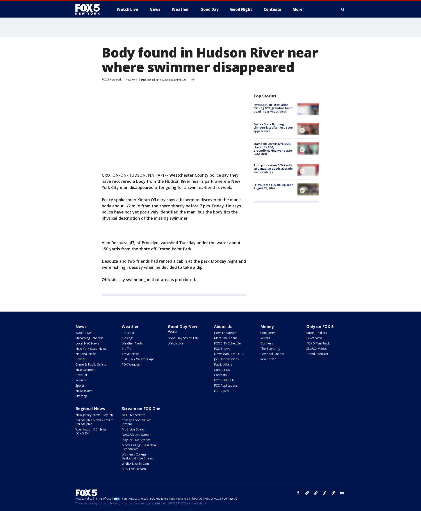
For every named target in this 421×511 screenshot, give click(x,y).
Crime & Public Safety (90, 364)
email (342, 493)
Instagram (306, 493)
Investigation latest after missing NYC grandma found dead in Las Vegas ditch (273, 108)
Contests (220, 375)
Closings (128, 338)
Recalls (265, 338)
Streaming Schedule (89, 338)
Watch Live (83, 333)
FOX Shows (222, 348)
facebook (298, 493)
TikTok (315, 493)
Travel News (130, 354)
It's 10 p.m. (221, 391)
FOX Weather (131, 364)
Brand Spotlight (317, 354)
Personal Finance (272, 354)
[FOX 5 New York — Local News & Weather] (89, 9)
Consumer (267, 333)
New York (131, 79)
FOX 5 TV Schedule (227, 343)
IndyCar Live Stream (136, 440)
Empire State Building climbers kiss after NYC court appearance (273, 127)
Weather (130, 326)
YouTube (324, 493)
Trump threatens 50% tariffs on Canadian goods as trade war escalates (273, 168)
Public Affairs (223, 364)
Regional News (90, 408)
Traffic (126, 348)
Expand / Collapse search (343, 9)
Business (266, 343)
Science (80, 380)
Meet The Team (225, 338)
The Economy (270, 348)
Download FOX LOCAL (230, 354)
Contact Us (222, 370)
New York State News (91, 348)
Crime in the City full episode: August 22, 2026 (273, 186)
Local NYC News (87, 343)
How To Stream (225, 333)
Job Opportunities (226, 359)
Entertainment (85, 370)
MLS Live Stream (134, 469)
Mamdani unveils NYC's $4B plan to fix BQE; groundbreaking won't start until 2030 (272, 149)
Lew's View (314, 338)
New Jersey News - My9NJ (94, 415)
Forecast (128, 333)
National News (85, 354)
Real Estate (268, 359)
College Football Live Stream (136, 422)
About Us (223, 326)
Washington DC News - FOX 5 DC (92, 431)
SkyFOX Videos (316, 348)
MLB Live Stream (134, 429)
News (80, 326)
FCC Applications (226, 385)
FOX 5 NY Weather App (138, 359)
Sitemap (81, 396)
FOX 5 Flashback (318, 343)
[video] (308, 109)
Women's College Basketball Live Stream (138, 456)
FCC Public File (224, 380)
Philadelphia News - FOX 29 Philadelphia (94, 422)
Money (267, 326)
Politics (80, 359)
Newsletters (84, 391)
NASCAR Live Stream (137, 434)
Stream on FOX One (141, 408)
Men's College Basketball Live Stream (139, 447)
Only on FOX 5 (320, 326)
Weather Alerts (132, 343)
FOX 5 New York (111, 79)
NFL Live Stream (133, 415)
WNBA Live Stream (135, 463)
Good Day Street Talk (183, 338)
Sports (80, 385)
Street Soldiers (316, 333)
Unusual (81, 375)
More (298, 9)
